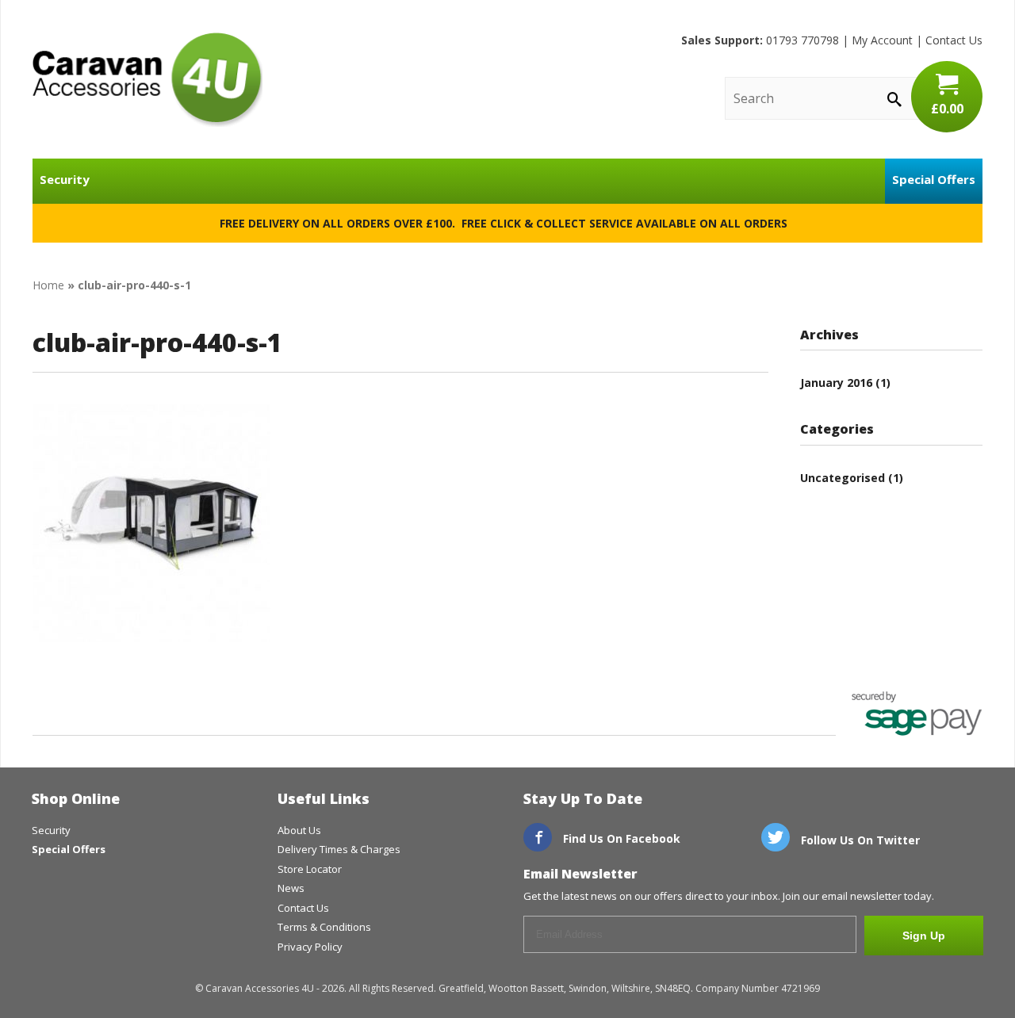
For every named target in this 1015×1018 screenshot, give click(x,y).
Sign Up (923, 935)
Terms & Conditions (324, 927)
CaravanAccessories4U (147, 79)
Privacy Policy (310, 947)
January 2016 (836, 382)
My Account (882, 40)
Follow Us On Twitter (859, 840)
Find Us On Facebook (620, 838)
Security (65, 179)
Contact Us (953, 40)
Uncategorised (842, 477)
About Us (299, 830)
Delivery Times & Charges (339, 849)
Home (48, 285)
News (291, 888)
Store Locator (310, 869)
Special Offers (933, 179)
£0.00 (947, 108)
